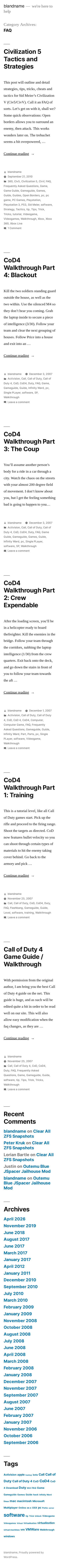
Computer (37, 720)
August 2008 (17, 1334)
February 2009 (19, 1306)
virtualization (46, 1523)
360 (10, 181)
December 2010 (20, 1279)
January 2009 (18, 1313)
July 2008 (14, 1340)
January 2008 (18, 1374)
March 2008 (16, 1361)
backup (29, 1475)
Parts (31, 734)
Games (40, 190)
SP (36, 392)
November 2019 (20, 1225)
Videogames (11, 218)
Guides (16, 195)
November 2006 (20, 1428)
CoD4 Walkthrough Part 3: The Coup (29, 441)
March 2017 (15, 1252)
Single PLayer (12, 392)
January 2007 (18, 1422)
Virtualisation (30, 1523)
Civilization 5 (29, 181)
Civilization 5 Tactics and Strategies (22, 59)
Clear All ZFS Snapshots (27, 1134)
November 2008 (20, 1320)
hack (35, 1494)
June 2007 (14, 1408)
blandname (14, 5)
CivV (41, 181)
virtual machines (12, 1530)
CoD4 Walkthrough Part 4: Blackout (29, 267)
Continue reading (19, 153)
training (29, 912)
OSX (34, 1507)
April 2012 (14, 1266)
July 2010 (14, 1293)
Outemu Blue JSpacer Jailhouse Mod (27, 1169)
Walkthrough (28, 218)
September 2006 (21, 1442)
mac (13, 1501)
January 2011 (17, 1273)
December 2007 (20, 1381)
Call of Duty (35, 378)
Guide (7, 195)
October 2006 (18, 1435)
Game (43, 186)
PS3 (23, 204)
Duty (31, 383)
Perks (45, 1508)
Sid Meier (33, 204)
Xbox (41, 218)
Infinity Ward (36, 388)
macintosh (24, 1501)
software (46, 204)
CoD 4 (17, 720)
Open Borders (31, 195)
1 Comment (15, 228)
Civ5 (17, 181)
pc (42, 195)
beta (35, 1474)
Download (12, 1487)
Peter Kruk (14, 1142)
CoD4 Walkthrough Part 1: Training (29, 787)
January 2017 (17, 1259)
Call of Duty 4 (22, 1065)
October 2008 (18, 1327)
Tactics (20, 209)
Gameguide (27, 190)
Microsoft (38, 1501)
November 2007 (20, 1388)
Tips (33, 209)
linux (6, 1501)
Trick (41, 209)
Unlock (38, 1516)
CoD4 (23, 383)
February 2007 (19, 1415)
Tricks (7, 214)
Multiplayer (11, 1507)
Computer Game (14, 724)
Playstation (33, 200)
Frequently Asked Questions (21, 186)
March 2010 (16, 1300)
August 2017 (17, 1239)
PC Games (18, 200)
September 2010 (21, 1286)
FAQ (48, 181)
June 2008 (15, 1347)
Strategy (9, 209)
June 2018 (14, 1232)
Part (23, 734)
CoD (15, 383)
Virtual (20, 1523)
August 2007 (17, 1401)
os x (29, 1507)
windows (9, 1536)
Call (23, 378)
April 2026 (14, 1218)
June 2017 (14, 1246)
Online (22, 1507)
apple (21, 1474)
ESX (29, 1488)
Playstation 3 (12, 204)
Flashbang (16, 907)
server (51, 1508)
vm (22, 1529)
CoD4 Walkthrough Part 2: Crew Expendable (29, 594)
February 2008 (19, 1367)
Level (7, 912)
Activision (14, 378)
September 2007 (21, 1395)
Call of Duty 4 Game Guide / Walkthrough (23, 957)
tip (28, 209)
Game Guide (11, 190)
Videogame (30, 214)
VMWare (32, 1529)
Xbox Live (16, 223)
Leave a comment (19, 402)
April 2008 (15, 1354)
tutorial (17, 214)
